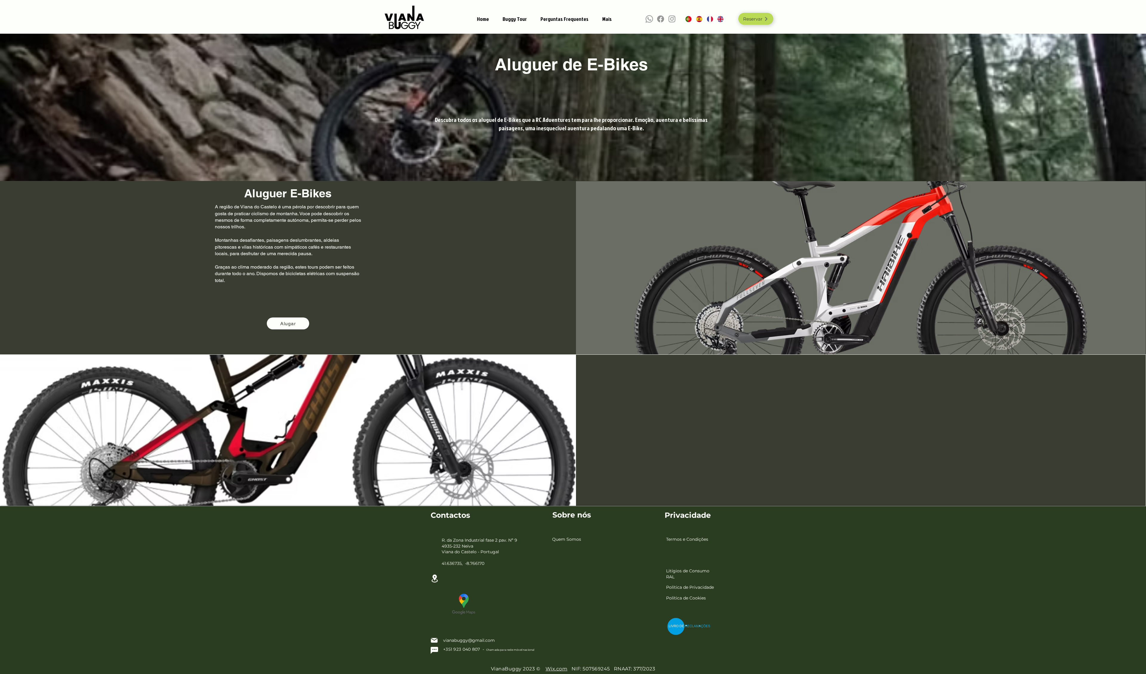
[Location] (434, 578)
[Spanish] (696, 19)
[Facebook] (660, 19)
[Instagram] (672, 19)
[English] (718, 19)
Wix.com (556, 669)
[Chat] (434, 650)
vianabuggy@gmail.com (469, 640)
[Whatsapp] (649, 19)
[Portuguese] (686, 19)
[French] (707, 19)
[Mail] (434, 640)
